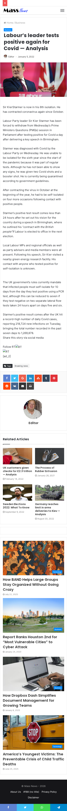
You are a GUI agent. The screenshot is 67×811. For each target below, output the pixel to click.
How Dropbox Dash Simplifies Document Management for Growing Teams (29, 700)
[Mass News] (15, 10)
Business (20, 22)
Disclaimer (33, 797)
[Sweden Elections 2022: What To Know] (17, 492)
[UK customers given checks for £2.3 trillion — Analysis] (17, 456)
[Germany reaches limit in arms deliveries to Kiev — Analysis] (49, 492)
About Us (15, 791)
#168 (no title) (31, 791)
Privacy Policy (49, 791)
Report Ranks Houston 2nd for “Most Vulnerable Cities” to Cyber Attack (30, 641)
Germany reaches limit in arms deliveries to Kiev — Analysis (47, 509)
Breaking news (21, 366)
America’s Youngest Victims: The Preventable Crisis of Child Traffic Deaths (33, 759)
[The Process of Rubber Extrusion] (49, 456)
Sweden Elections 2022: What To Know (16, 505)
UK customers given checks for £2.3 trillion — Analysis (17, 471)
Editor (11, 56)
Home (9, 22)
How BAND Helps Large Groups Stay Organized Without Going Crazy (31, 584)
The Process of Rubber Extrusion (46, 469)
